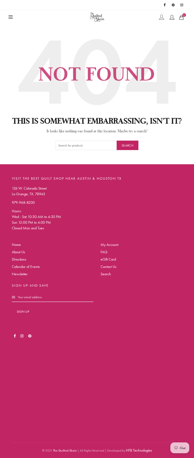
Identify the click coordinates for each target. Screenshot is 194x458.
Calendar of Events (26, 266)
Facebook (165, 5)
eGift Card (108, 259)
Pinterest (173, 5)
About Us (18, 251)
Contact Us (108, 266)
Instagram (182, 5)
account (172, 17)
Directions (19, 259)
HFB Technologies (139, 450)
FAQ (104, 251)
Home (16, 244)
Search (127, 145)
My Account (109, 244)
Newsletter (20, 273)
